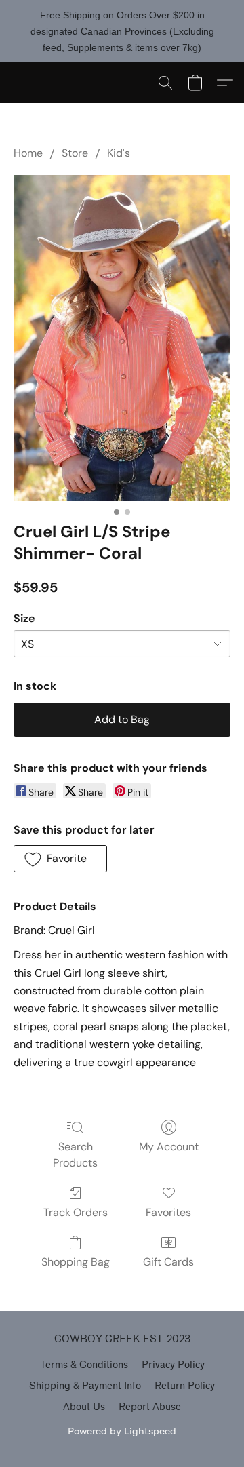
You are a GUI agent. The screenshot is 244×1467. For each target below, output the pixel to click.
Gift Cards (168, 1262)
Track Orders (75, 1212)
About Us (84, 1407)
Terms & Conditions (84, 1365)
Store (75, 153)
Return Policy (185, 1386)
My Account (169, 1146)
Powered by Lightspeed (122, 1430)
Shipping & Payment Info (85, 1386)
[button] (165, 83)
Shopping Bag (75, 1262)
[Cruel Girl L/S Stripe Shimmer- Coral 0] (122, 338)
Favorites (168, 1212)
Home (28, 153)
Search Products (75, 1154)
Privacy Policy (173, 1365)
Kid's (118, 153)
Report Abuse (150, 1407)
